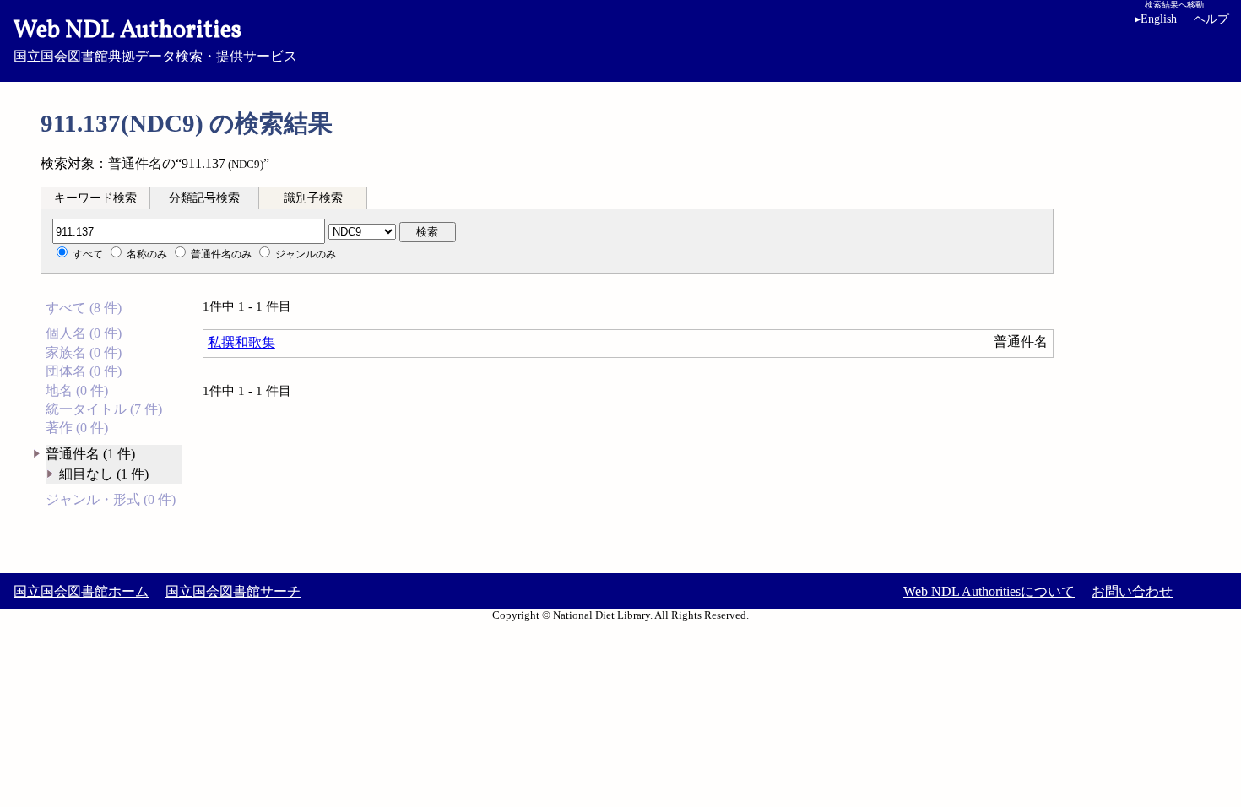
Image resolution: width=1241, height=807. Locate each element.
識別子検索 (313, 198)
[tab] (95, 198)
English (1156, 19)
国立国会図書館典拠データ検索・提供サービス (155, 38)
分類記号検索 (204, 198)
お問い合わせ (1132, 591)
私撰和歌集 (241, 342)
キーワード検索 (95, 198)
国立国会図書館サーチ (233, 591)
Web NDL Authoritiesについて (989, 591)
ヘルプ (1211, 19)
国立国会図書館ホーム (81, 591)
